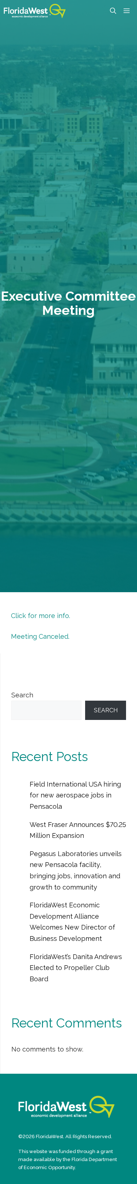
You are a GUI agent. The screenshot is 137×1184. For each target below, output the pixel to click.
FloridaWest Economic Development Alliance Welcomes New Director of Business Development (72, 921)
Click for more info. (40, 615)
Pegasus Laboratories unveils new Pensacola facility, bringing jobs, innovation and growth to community (76, 870)
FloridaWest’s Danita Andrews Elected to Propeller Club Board (76, 968)
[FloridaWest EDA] (35, 11)
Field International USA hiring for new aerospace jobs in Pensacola (75, 795)
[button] (113, 11)
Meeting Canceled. (40, 636)
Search (22, 695)
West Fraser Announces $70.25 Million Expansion (78, 830)
